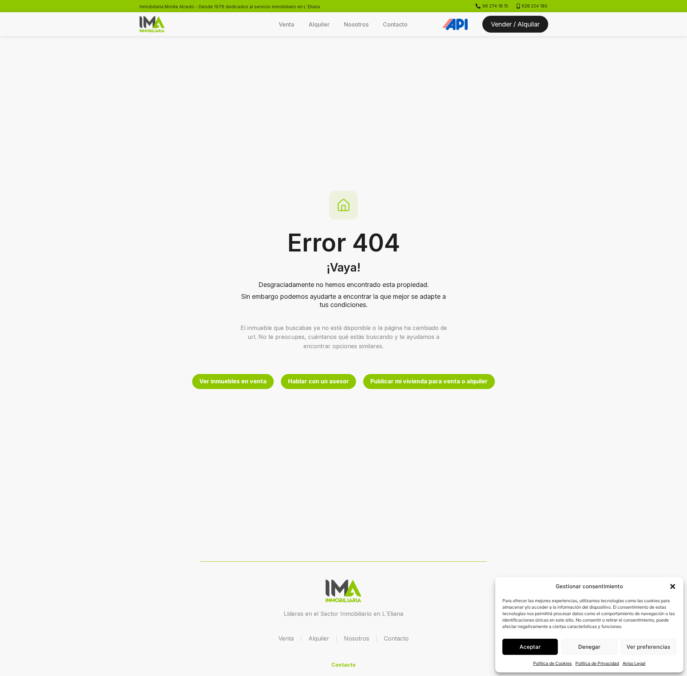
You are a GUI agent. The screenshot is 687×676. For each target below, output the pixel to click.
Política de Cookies (552, 663)
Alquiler (319, 24)
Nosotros (356, 24)
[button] (672, 586)
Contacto (395, 24)
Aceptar (530, 646)
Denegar (589, 646)
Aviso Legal (634, 663)
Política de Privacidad (597, 663)
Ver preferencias (648, 646)
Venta (286, 24)
